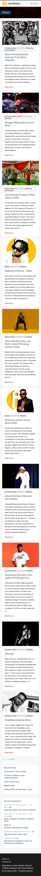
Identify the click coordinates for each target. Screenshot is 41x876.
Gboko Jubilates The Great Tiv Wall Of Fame (19, 820)
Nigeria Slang (9, 785)
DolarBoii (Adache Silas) (18, 720)
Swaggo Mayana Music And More (19, 124)
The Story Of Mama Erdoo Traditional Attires (14, 776)
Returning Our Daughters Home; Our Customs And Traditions (18, 842)
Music (15, 48)
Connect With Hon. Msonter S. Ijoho (18, 789)
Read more (10, 87)
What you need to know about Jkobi (17, 421)
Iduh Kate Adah (10, 838)
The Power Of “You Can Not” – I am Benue (18, 806)
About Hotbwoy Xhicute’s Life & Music (18, 497)
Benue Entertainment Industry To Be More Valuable (16, 57)
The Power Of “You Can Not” (15, 771)
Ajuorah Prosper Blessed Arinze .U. (18, 831)
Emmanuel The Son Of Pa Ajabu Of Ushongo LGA (18, 576)
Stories (19, 116)
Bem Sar (9, 653)
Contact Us (6, 862)
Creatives (9, 48)
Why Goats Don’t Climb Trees (15, 834)
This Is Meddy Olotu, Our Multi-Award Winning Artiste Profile (18, 344)
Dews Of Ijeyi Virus (11, 782)
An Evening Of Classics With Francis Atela (20, 196)
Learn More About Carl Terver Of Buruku (20, 810)
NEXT (12, 759)
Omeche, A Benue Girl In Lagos (16, 827)
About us (5, 859)
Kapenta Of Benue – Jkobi (18, 271)
